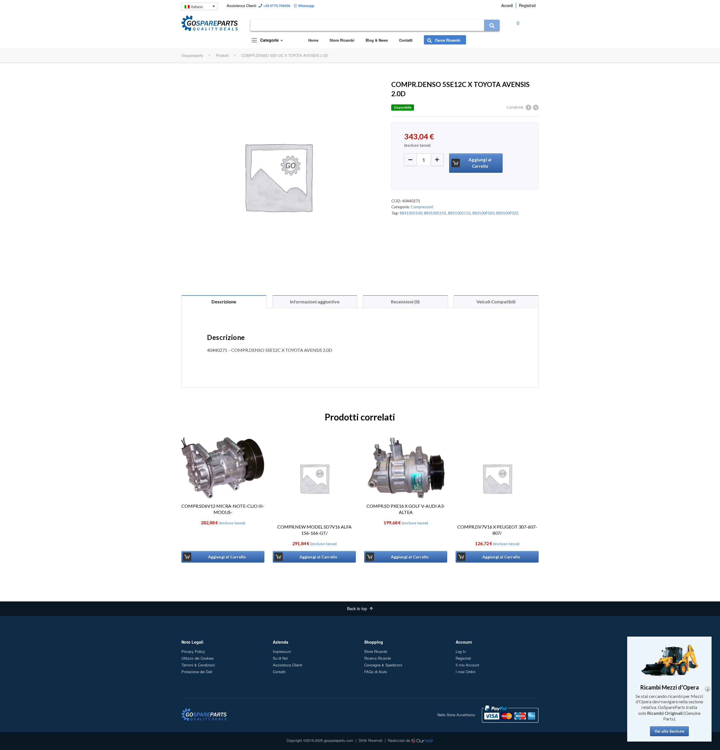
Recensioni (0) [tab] (405, 301)
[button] (437, 159)
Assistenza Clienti (287, 665)
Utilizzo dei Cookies (197, 658)
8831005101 (435, 213)
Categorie (269, 40)
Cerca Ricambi (447, 40)
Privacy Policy (193, 651)
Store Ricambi (342, 40)
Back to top (357, 608)
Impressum (282, 651)
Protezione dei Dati (196, 671)
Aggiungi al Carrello (480, 163)
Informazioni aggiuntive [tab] (314, 301)
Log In (461, 651)
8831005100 (411, 213)
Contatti (406, 40)
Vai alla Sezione (669, 731)
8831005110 (459, 213)
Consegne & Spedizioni (383, 665)
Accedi (507, 5)
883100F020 (483, 213)
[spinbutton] (424, 159)
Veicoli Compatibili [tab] (496, 301)
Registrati (527, 5)
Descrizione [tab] (224, 301)
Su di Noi (280, 658)
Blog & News (377, 40)
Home (313, 40)
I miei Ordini (465, 671)
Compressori (422, 206)
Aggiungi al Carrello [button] (227, 556)
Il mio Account (467, 665)
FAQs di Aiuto (375, 671)
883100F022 (507, 213)
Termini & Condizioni (198, 665)
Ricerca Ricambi (377, 658)
